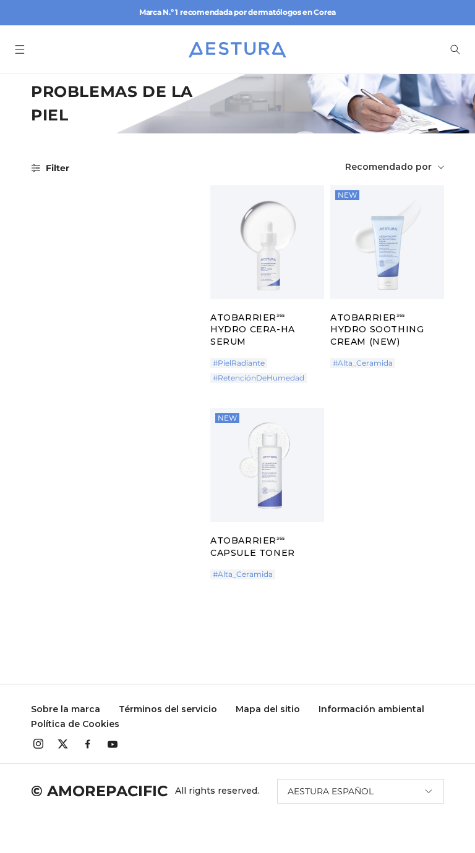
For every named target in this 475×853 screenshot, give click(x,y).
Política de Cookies (75, 723)
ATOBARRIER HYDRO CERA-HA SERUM (252, 329)
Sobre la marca (65, 709)
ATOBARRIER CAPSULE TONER (252, 546)
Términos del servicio (168, 709)
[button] (19, 49)
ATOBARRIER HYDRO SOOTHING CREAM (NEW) (377, 329)
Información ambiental (371, 709)
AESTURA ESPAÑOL (331, 791)
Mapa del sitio (268, 709)
